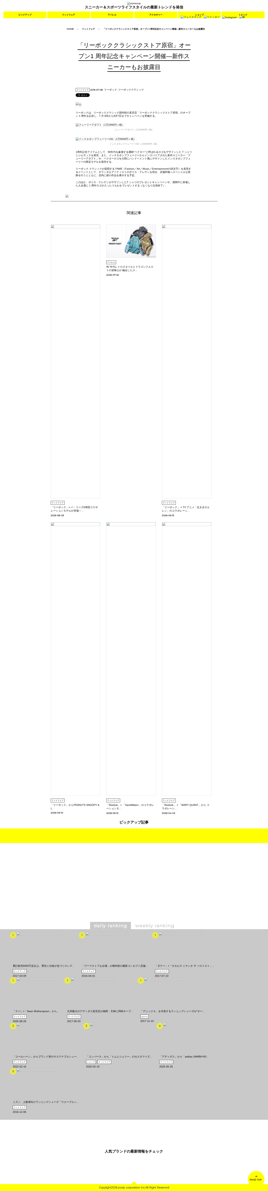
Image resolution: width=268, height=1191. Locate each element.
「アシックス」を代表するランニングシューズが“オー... (172, 1011)
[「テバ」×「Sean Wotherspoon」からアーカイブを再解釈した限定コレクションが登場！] (38, 1008)
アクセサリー (155, 14)
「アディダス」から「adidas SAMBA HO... (184, 1056)
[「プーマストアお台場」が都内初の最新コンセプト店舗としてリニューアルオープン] (107, 962)
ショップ (91, 1062)
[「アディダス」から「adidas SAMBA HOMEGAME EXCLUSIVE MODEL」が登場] (184, 1053)
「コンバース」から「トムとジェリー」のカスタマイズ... (119, 1056)
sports (144, 1016)
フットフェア (88, 29)
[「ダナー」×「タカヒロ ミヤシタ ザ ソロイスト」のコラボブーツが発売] (180, 962)
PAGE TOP (256, 1179)
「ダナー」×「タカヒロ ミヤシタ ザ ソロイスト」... (184, 965)
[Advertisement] (102, 887)
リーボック (110, 89)
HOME (70, 29)
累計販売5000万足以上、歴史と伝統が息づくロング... (43, 965)
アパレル (112, 14)
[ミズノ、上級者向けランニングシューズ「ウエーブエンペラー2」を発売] (38, 1099)
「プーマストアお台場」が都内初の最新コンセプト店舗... (115, 965)
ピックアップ (25, 14)
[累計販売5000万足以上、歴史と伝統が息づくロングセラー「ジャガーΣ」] (38, 962)
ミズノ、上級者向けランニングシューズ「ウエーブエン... (46, 1101)
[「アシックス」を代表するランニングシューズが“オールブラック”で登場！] (165, 1008)
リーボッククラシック (131, 89)
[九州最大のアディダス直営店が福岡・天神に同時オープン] (92, 1008)
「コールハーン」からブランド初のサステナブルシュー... (46, 1056)
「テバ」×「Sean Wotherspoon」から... (36, 1011)
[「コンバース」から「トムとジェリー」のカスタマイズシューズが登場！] (111, 1053)
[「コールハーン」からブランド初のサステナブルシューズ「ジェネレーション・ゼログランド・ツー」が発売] (38, 1053)
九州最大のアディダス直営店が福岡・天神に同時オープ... (100, 1011)
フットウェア (68, 14)
